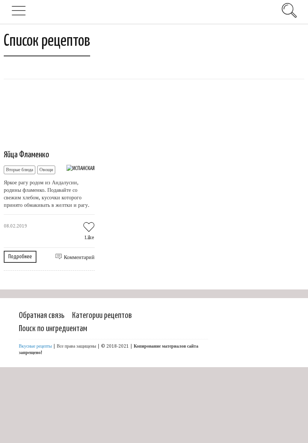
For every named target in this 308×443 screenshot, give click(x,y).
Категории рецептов (102, 315)
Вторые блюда (19, 169)
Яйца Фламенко (26, 155)
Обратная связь (42, 315)
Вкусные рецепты (35, 346)
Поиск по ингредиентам (53, 328)
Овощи (46, 169)
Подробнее (20, 256)
